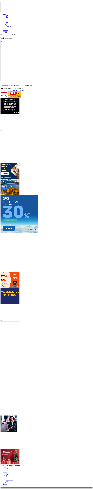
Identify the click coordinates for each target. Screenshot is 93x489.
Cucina (4, 28)
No (39, 487)
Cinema (7, 19)
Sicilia (7, 17)
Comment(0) (21, 90)
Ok (38, 487)
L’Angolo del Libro (9, 26)
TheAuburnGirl (6, 32)
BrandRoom (5, 30)
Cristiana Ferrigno (15, 90)
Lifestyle (5, 24)
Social (7, 27)
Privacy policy (43, 487)
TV (6, 23)
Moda (7, 25)
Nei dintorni (5, 15)
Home (4, 14)
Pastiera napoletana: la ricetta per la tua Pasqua (16, 86)
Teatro (7, 22)
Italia (7, 16)
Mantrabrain (17, 465)
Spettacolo (5, 18)
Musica (7, 20)
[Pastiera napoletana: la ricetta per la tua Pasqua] (46, 60)
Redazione (5, 31)
